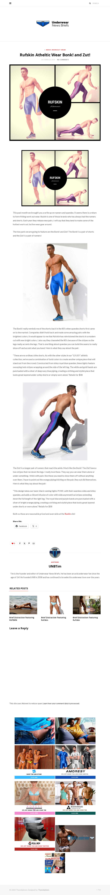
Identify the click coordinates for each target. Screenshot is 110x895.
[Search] (90, 3)
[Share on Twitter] (24, 543)
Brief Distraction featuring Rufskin (53, 618)
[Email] (34, 543)
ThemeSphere (43, 890)
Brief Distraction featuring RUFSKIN (21, 618)
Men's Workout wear (56, 50)
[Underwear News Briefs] (55, 24)
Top (99, 890)
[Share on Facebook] (20, 543)
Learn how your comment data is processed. (61, 703)
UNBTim (55, 566)
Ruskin (68, 514)
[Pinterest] (29, 543)
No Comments (63, 60)
